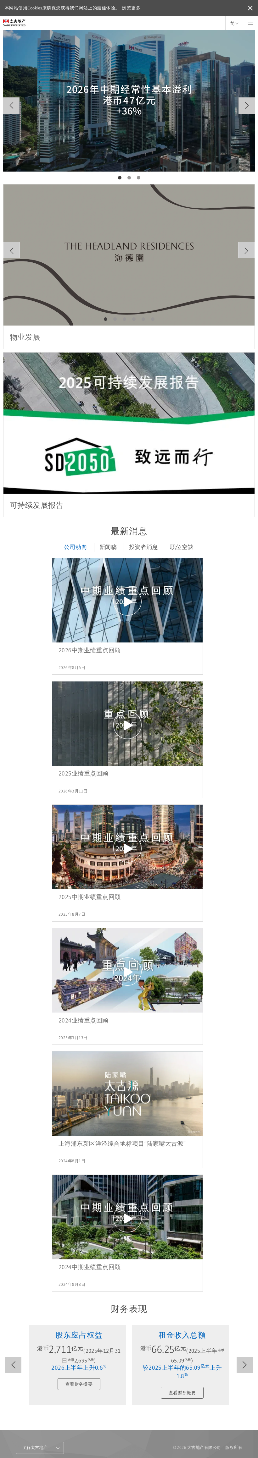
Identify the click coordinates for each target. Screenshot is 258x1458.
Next (246, 105)
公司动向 (75, 547)
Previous (11, 105)
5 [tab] (143, 319)
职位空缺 (182, 547)
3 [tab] (138, 178)
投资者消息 (143, 547)
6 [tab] (152, 319)
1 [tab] (119, 178)
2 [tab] (129, 178)
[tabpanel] (129, 101)
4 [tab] (134, 319)
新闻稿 (108, 547)
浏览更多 (131, 7)
